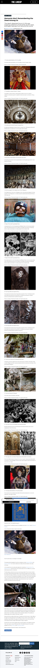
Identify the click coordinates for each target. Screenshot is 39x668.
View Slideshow (7, 554)
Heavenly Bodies (29, 562)
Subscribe (32, 643)
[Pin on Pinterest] (2, 35)
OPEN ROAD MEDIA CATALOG (10, 664)
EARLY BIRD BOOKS (8, 660)
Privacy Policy (17, 660)
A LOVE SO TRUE (8, 657)
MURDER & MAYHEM (8, 661)
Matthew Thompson (9, 28)
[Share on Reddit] (2, 39)
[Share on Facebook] (2, 31)
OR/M (15, 661)
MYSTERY (9, 15)
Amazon (28, 525)
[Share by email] (2, 37)
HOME (6, 15)
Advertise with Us (18, 657)
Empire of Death (7, 563)
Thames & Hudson (20, 625)
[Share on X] (2, 33)
